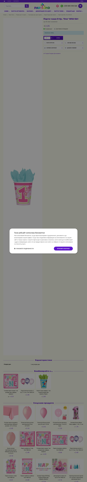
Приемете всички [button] (63, 248)
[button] (24, 249)
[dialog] (43, 241)
